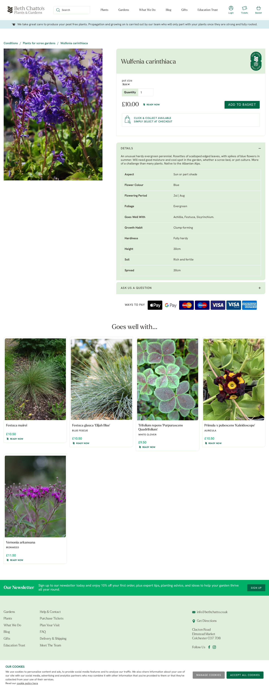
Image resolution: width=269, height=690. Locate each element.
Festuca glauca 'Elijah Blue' (91, 425)
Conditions (11, 43)
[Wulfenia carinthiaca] (53, 114)
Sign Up (256, 588)
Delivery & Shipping (53, 639)
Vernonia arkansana (20, 542)
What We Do (147, 10)
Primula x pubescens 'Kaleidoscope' (229, 425)
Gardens (123, 10)
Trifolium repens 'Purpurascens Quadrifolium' (160, 427)
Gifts (184, 10)
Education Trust (208, 10)
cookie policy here (27, 683)
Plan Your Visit (50, 625)
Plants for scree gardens (39, 43)
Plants (104, 10)
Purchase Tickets (51, 618)
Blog (168, 10)
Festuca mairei (16, 425)
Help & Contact (50, 612)
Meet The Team (50, 645)
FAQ (43, 632)
